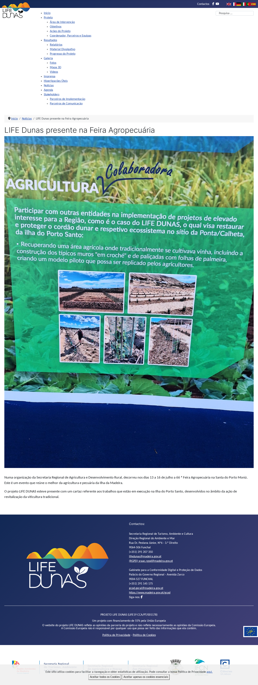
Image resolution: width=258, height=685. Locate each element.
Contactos (203, 4)
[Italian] (243, 4)
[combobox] (235, 13)
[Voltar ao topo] (251, 678)
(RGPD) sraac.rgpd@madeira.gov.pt (151, 561)
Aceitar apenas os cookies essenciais (146, 677)
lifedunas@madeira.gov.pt (145, 556)
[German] (238, 4)
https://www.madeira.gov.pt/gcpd (149, 592)
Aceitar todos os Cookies (105, 677)
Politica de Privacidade (116, 635)
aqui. (210, 671)
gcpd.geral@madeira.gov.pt (146, 588)
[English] (229, 4)
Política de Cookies (144, 635)
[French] (234, 4)
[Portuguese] (248, 4)
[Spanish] (253, 4)
